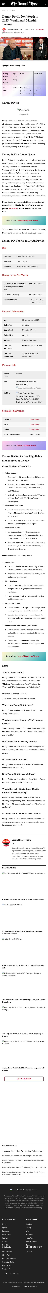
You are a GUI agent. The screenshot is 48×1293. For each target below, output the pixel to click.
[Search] (44, 3)
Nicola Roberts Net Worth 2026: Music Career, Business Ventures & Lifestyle (22, 932)
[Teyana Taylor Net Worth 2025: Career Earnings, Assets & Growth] (24, 1052)
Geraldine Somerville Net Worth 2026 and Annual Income (23, 899)
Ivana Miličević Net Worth (28, 656)
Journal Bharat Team (15, 29)
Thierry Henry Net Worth (27, 220)
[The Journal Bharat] (25, 3)
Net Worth (40, 29)
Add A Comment (24, 1079)
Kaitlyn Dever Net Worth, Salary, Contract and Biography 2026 (23, 966)
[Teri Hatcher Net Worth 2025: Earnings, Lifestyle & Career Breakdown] (24, 984)
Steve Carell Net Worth (26, 445)
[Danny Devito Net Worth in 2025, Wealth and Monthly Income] (24, 48)
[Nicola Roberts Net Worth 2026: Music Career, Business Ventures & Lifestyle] (24, 916)
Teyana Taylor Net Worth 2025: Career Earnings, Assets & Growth (23, 1068)
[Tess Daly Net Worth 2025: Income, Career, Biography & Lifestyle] (24, 1018)
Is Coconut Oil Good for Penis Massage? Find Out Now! (22, 1156)
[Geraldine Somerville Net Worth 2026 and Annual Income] (24, 884)
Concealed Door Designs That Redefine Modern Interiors (22, 1151)
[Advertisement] (24, 1114)
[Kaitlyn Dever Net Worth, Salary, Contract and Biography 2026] (24, 950)
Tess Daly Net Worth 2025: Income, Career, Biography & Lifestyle (22, 1034)
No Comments (8, 33)
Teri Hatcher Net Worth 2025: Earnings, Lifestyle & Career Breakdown (23, 1000)
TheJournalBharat (38, 1282)
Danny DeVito (35, 419)
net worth (13, 208)
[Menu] (3, 3)
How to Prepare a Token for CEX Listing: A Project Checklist (24, 1167)
